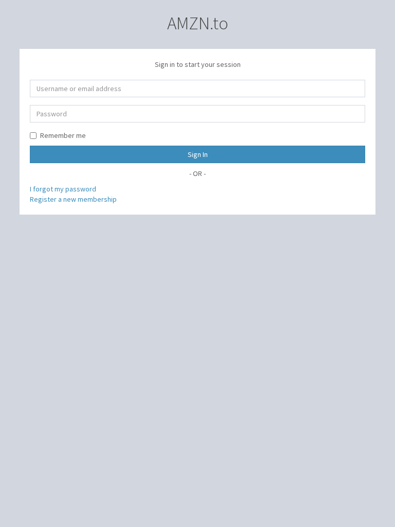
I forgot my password (63, 189)
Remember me (63, 135)
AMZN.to (197, 23)
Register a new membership (73, 199)
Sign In (198, 154)
